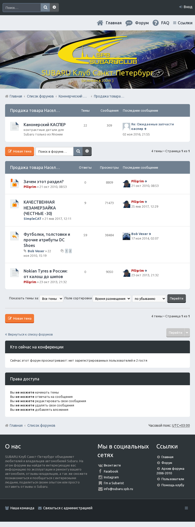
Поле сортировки (78, 298)
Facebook (111, 471)
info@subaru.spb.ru (118, 489)
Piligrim (30, 186)
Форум (166, 462)
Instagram (111, 477)
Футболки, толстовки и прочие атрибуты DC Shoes (47, 240)
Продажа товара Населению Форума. (46, 110)
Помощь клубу (172, 485)
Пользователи (172, 479)
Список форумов (41, 425)
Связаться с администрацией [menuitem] (67, 508)
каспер (137, 128)
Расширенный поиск (54, 7)
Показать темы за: (24, 298)
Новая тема (21, 151)
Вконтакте (112, 465)
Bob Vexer (36, 251)
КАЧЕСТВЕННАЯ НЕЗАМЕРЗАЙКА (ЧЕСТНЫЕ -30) (40, 208)
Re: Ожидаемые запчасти (152, 124)
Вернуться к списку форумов (30, 334)
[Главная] (97, 62)
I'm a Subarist (114, 483)
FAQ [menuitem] (165, 23)
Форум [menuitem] (142, 23)
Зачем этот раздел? (43, 181)
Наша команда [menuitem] (22, 508)
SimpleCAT (32, 218)
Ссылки (185, 23)
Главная (114, 23)
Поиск (45, 7)
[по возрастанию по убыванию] (149, 298)
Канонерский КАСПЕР (45, 124)
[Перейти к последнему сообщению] (146, 128)
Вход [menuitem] (188, 7)
